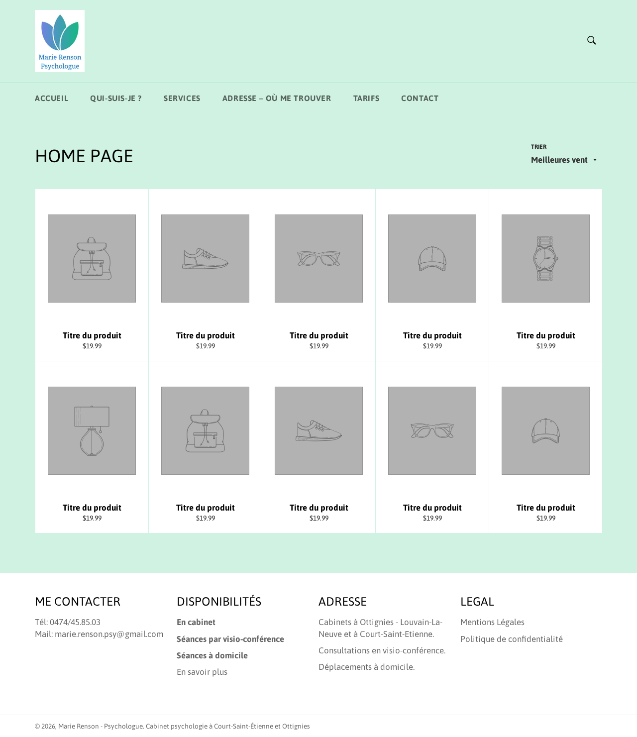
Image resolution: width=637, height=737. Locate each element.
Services (182, 98)
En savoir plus (202, 672)
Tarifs (366, 98)
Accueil (51, 98)
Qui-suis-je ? (116, 98)
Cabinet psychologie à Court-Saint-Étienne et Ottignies (228, 726)
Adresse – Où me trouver (276, 98)
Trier (538, 146)
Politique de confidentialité (511, 639)
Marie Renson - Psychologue (100, 726)
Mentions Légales (492, 622)
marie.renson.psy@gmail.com (109, 634)
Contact (419, 98)
